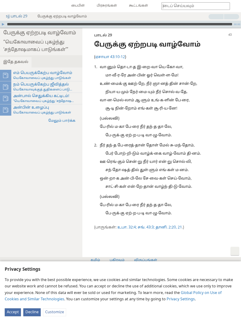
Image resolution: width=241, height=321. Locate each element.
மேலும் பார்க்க (61, 121)
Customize (54, 312)
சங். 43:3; (146, 227)
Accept (13, 312)
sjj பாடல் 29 (16, 16)
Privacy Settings (181, 299)
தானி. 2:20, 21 (168, 227)
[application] (120, 24)
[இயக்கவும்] (3, 24)
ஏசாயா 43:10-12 (110, 57)
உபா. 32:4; (127, 227)
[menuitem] (7, 6)
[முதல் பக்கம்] (7, 6)
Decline (32, 312)
